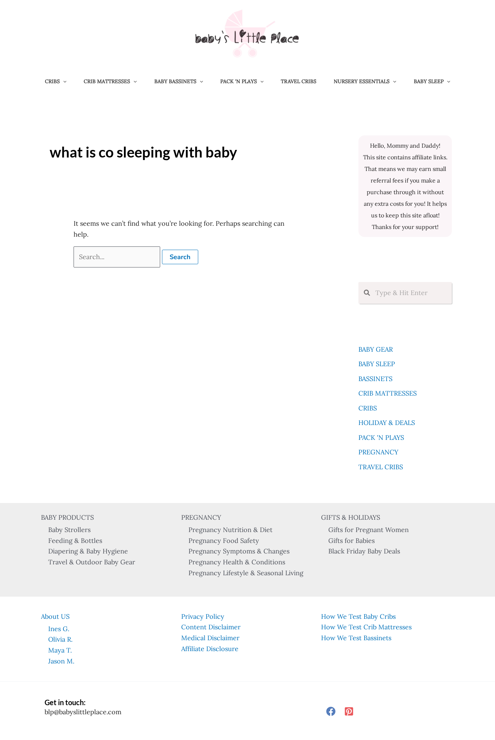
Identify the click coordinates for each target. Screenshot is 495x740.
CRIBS (52, 81)
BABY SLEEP (429, 81)
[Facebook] (331, 711)
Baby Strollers (69, 530)
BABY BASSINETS (175, 81)
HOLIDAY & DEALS (386, 422)
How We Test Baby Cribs (358, 616)
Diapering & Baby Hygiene (88, 551)
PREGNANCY (378, 452)
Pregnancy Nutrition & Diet (230, 530)
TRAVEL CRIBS (298, 81)
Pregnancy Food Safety (223, 540)
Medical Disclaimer (210, 638)
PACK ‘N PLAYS (238, 81)
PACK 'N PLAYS (381, 437)
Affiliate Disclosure (209, 649)
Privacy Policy (202, 616)
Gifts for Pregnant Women (368, 530)
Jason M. (61, 661)
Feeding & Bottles (75, 540)
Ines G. (58, 629)
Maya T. (60, 650)
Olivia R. (60, 639)
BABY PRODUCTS (67, 517)
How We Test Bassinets (356, 638)
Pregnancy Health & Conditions (236, 562)
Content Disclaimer (211, 627)
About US (55, 616)
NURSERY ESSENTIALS (362, 81)
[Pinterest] (349, 711)
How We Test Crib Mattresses (366, 627)
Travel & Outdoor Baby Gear (91, 562)
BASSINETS (375, 379)
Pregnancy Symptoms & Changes (239, 551)
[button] (63, 81)
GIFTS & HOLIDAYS (350, 517)
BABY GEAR (375, 349)
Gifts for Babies (351, 540)
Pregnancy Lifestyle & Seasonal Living (245, 573)
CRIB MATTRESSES (107, 81)
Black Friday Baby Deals (364, 551)
